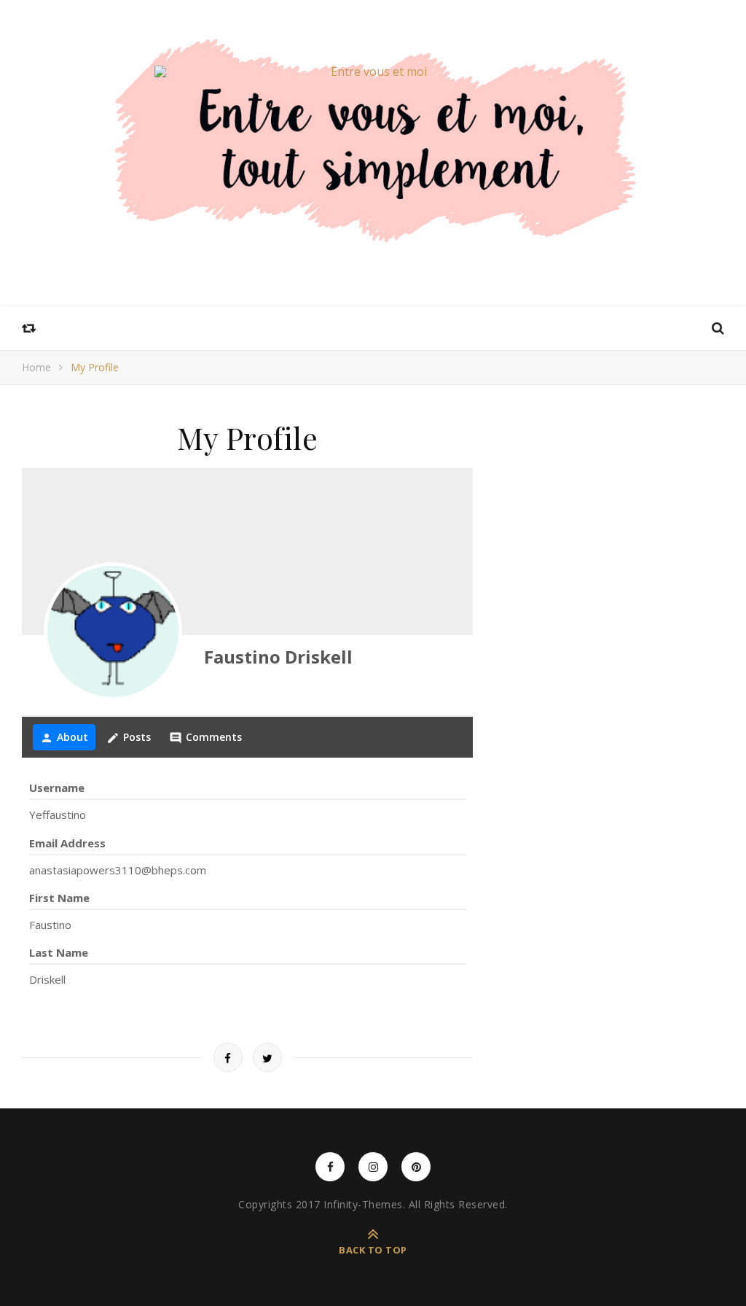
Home (36, 367)
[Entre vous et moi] (373, 71)
